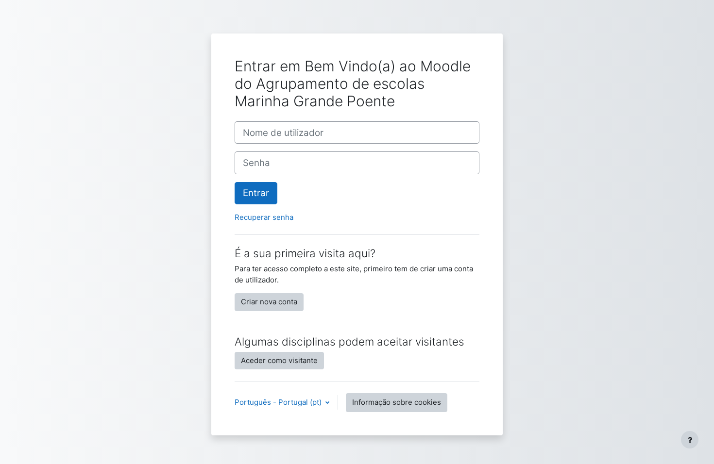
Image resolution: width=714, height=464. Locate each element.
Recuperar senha (264, 217)
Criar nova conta (269, 301)
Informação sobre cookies (396, 402)
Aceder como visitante (279, 360)
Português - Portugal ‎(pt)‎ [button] (279, 402)
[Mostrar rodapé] (689, 439)
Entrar (256, 193)
